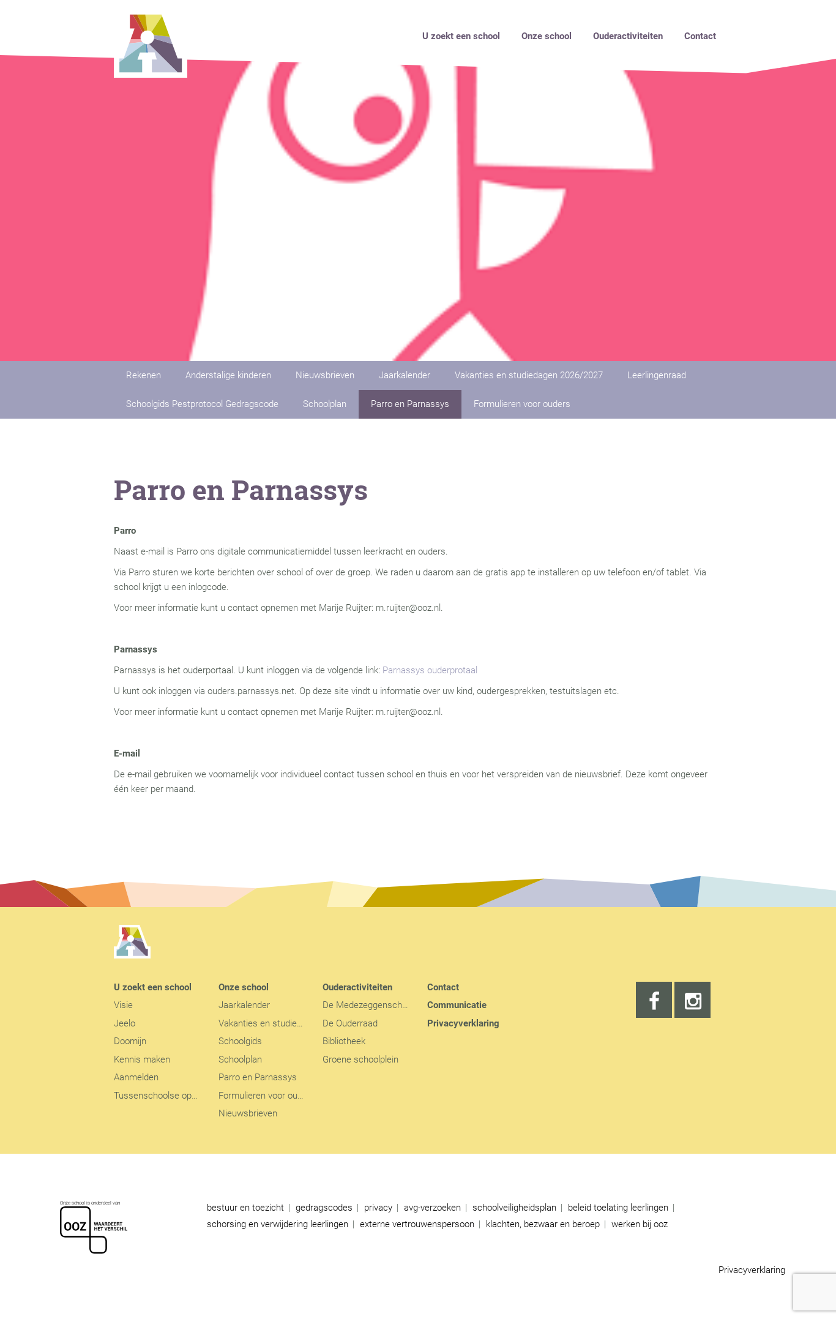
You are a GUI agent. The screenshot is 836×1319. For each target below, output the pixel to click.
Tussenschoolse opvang (162, 1095)
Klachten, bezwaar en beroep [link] (543, 1224)
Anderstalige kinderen (228, 375)
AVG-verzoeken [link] (432, 1207)
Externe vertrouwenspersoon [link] (417, 1224)
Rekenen (143, 375)
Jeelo (124, 1023)
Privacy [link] (378, 1207)
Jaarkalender (404, 375)
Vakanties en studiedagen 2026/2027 (529, 375)
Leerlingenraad (656, 375)
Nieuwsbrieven (325, 375)
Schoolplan (324, 403)
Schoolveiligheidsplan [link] (514, 1207)
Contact (700, 36)
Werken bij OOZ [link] (639, 1224)
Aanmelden (136, 1077)
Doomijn (130, 1041)
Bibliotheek (344, 1041)
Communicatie (457, 1005)
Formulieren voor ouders (522, 403)
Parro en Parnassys (410, 403)
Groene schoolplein (360, 1059)
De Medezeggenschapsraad (379, 1005)
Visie (123, 1005)
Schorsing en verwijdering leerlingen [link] (277, 1224)
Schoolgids (240, 1041)
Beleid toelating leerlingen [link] (618, 1207)
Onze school (546, 36)
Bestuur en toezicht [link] (245, 1207)
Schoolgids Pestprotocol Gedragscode (202, 403)
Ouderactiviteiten (628, 36)
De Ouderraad (350, 1023)
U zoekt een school (461, 36)
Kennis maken (142, 1059)
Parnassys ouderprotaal (430, 670)
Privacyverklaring (463, 1023)
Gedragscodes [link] (324, 1207)
